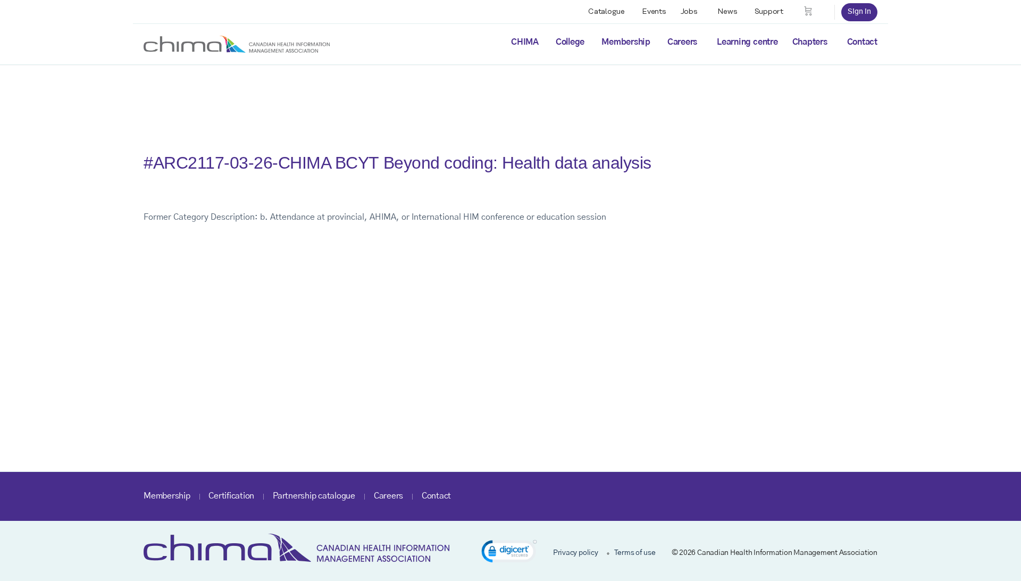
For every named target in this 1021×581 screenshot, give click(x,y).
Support (769, 11)
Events (654, 11)
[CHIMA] (237, 44)
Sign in (859, 11)
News (727, 11)
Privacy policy (575, 553)
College (570, 42)
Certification (231, 496)
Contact (862, 42)
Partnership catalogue (314, 496)
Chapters (809, 42)
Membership (625, 42)
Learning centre (747, 42)
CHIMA (525, 42)
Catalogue (606, 11)
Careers (682, 42)
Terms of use (635, 553)
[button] (509, 553)
